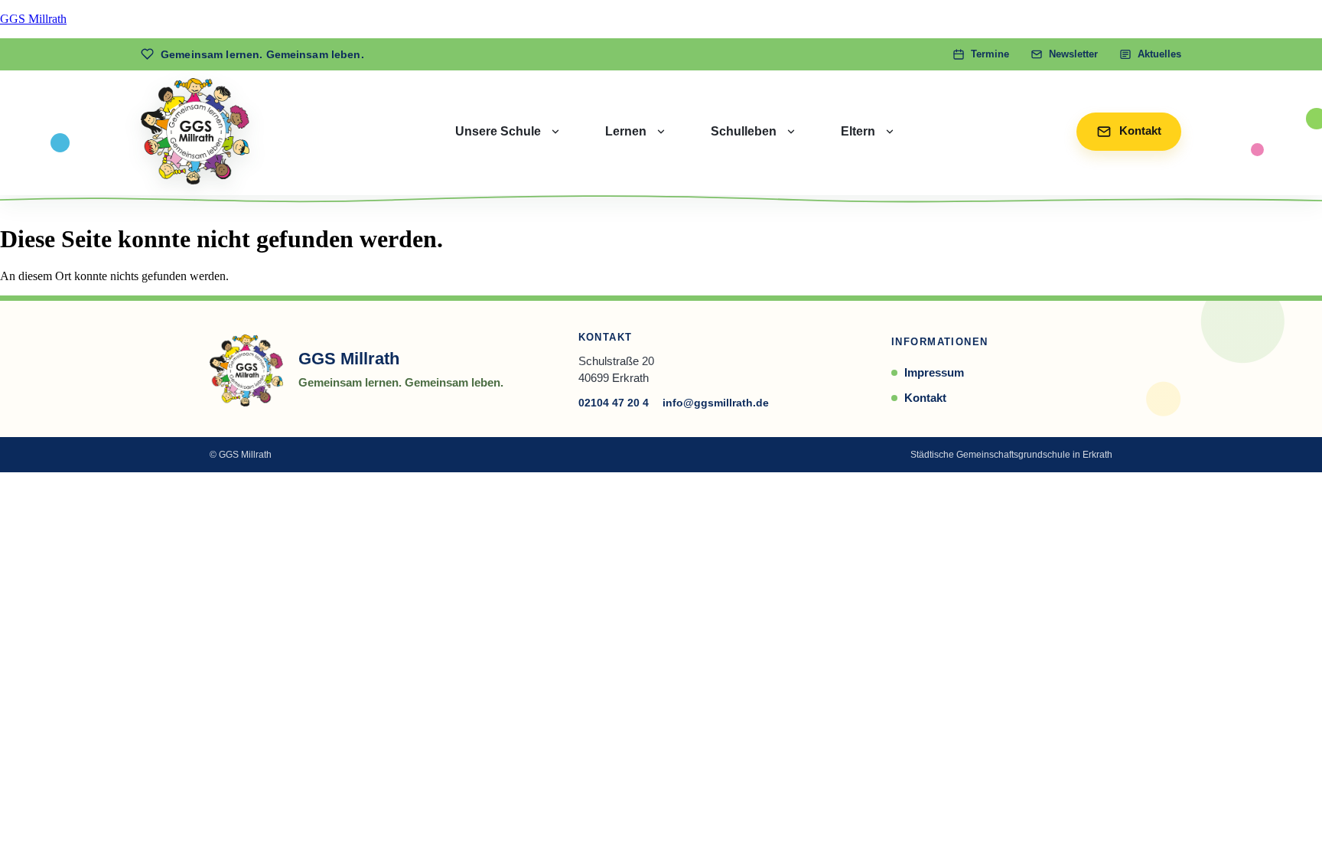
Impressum (934, 372)
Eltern (858, 131)
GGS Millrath (33, 18)
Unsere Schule (498, 131)
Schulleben (744, 131)
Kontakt (925, 397)
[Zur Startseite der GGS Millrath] (195, 131)
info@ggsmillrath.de (716, 402)
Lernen (625, 131)
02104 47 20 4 (613, 402)
